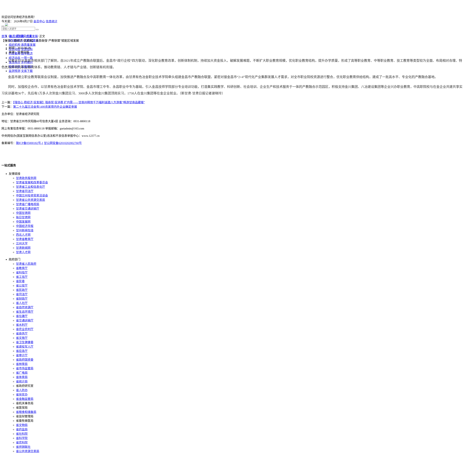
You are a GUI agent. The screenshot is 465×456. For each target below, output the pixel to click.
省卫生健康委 (24, 342)
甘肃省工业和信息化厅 (30, 186)
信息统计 (51, 21)
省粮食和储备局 (26, 412)
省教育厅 (22, 268)
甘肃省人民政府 (26, 263)
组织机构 (14, 44)
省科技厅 (22, 272)
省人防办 (22, 390)
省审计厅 (22, 355)
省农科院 (22, 442)
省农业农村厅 (24, 329)
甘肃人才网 (23, 252)
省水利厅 (22, 324)
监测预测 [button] (14, 70)
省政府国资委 (24, 359)
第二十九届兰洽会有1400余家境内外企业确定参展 (45, 106)
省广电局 (22, 372)
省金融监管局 (24, 398)
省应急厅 (22, 350)
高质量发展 (16, 36)
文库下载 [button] (27, 70)
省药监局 (22, 429)
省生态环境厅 (24, 311)
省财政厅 (22, 298)
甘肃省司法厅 (24, 191)
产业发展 (32, 36)
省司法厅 (22, 294)
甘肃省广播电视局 (27, 204)
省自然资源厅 (24, 307)
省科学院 (22, 438)
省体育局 (22, 377)
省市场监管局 (24, 368)
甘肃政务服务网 (26, 178)
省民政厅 (22, 289)
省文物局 (22, 425)
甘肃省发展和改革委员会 (32, 182)
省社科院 (22, 433)
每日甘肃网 (23, 217)
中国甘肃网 (23, 212)
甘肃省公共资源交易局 (30, 199)
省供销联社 (23, 446)
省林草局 (22, 364)
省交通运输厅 (24, 320)
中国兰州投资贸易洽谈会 (32, 195)
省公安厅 (22, 285)
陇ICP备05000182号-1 (29, 143)
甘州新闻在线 (24, 230)
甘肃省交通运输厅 (27, 208)
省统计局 (22, 381)
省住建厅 (22, 316)
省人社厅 (22, 303)
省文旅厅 (22, 337)
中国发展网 (23, 221)
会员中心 (39, 21)
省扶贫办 (22, 394)
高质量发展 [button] (28, 44)
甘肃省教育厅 (24, 239)
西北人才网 (23, 234)
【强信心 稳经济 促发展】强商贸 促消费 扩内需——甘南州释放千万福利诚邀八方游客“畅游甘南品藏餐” (79, 102)
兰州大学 (22, 243)
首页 (4, 36)
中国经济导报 (24, 226)
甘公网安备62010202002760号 (63, 143)
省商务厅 (22, 333)
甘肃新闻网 (23, 247)
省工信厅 (22, 276)
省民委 (20, 281)
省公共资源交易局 (27, 451)
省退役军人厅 (24, 346)
